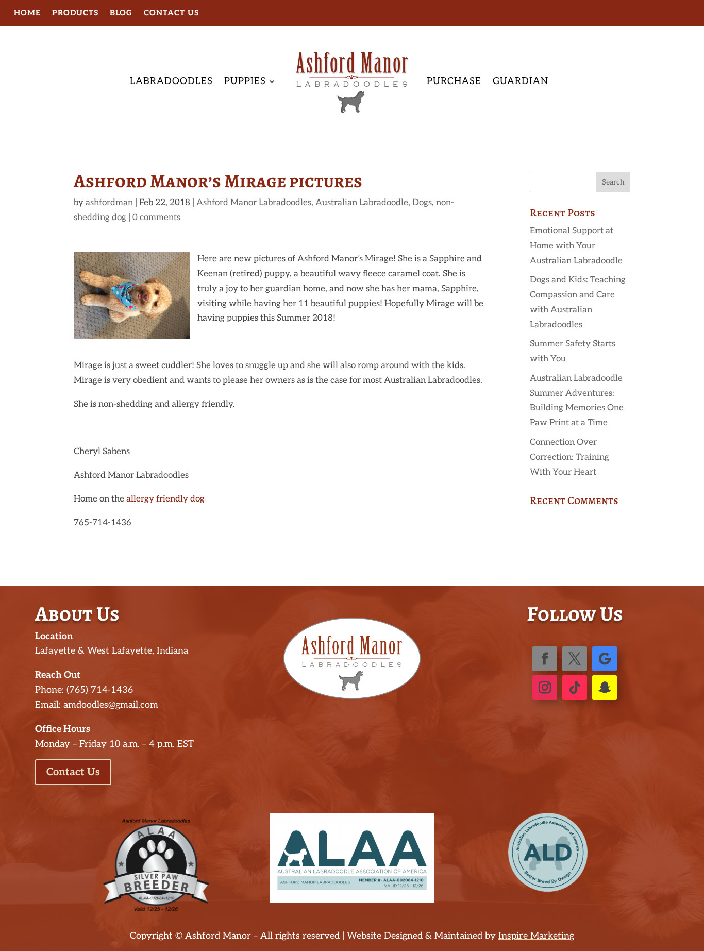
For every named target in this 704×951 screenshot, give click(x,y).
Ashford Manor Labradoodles (253, 202)
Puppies (245, 81)
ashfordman (109, 202)
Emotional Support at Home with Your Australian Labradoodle (576, 246)
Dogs (422, 202)
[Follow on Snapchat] (604, 687)
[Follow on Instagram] (544, 687)
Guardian (520, 81)
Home (27, 13)
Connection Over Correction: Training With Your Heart (569, 457)
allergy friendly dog (165, 499)
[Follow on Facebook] (544, 658)
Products (75, 13)
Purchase (454, 81)
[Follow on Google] (604, 658)
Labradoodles (171, 81)
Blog (121, 13)
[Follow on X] (574, 658)
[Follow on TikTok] (574, 687)
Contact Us (171, 13)
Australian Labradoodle (361, 202)
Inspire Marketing (536, 935)
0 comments (156, 217)
